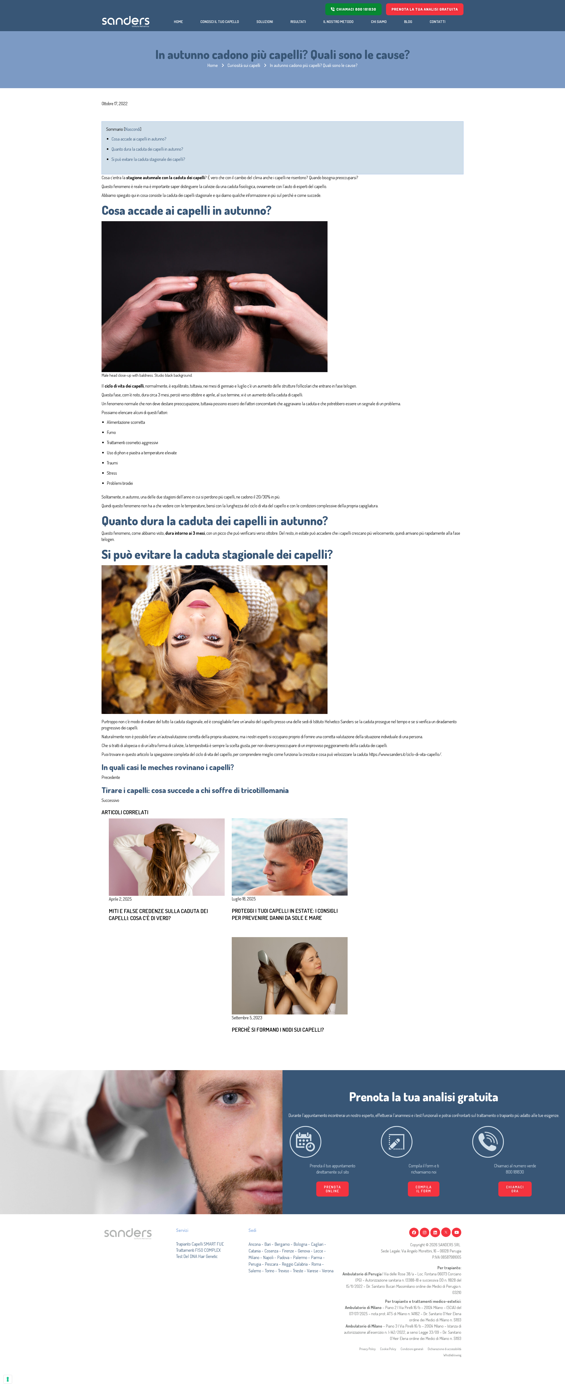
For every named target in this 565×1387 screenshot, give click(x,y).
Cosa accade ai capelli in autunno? (138, 139)
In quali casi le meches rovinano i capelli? (168, 767)
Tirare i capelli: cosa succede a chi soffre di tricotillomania (195, 790)
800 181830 (515, 1172)
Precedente (111, 777)
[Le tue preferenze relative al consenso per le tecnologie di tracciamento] (8, 1379)
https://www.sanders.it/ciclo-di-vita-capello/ (405, 754)
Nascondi (132, 129)
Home (212, 65)
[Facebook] (414, 1232)
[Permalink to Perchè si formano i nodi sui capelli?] (290, 975)
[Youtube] (456, 1232)
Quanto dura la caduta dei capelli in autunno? (147, 149)
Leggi (249, 930)
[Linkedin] (435, 1232)
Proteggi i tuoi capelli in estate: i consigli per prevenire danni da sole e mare (285, 914)
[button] (423, 1189)
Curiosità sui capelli (244, 65)
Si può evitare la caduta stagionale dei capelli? (148, 159)
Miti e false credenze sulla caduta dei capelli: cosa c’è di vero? (158, 914)
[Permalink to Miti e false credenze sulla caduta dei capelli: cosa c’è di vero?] (167, 856)
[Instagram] (424, 1232)
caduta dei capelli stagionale (189, 195)
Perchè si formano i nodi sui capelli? (278, 1029)
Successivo (110, 800)
